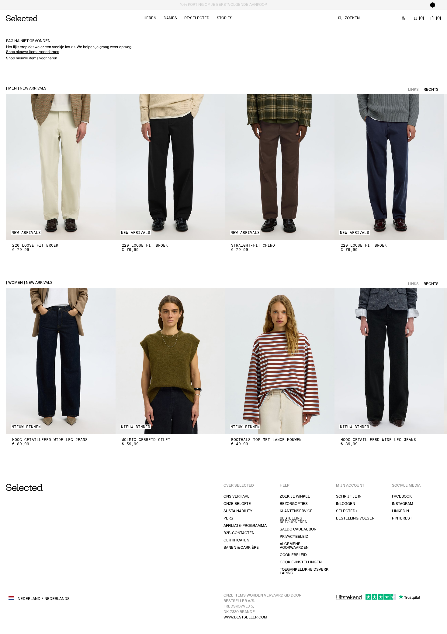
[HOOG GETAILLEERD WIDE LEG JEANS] (61, 361)
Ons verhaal (236, 496)
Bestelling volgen (355, 518)
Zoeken (352, 18)
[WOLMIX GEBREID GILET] (170, 361)
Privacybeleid (294, 537)
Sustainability (238, 511)
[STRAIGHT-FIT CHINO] (279, 167)
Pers (228, 518)
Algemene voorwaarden (294, 546)
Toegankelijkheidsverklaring (304, 571)
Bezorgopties (294, 504)
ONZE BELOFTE (237, 504)
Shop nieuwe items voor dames (32, 52)
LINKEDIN (400, 511)
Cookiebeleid (293, 555)
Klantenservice (296, 511)
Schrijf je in (349, 496)
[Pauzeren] (432, 5)
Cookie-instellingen (301, 562)
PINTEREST (402, 518)
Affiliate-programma (245, 526)
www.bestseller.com (245, 617)
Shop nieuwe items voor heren (31, 58)
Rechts (431, 89)
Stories (224, 18)
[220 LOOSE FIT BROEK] (61, 167)
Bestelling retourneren (293, 520)
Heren (150, 18)
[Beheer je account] (403, 18)
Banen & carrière (241, 547)
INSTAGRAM (402, 504)
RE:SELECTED (197, 18)
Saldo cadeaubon (298, 529)
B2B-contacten (239, 533)
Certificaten (236, 540)
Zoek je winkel (295, 496)
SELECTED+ (347, 511)
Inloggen (345, 504)
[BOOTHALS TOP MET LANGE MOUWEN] (279, 361)
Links (413, 89)
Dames (170, 18)
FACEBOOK (402, 496)
